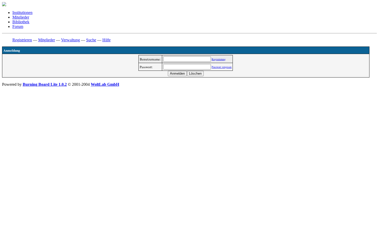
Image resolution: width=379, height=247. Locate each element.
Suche (91, 40)
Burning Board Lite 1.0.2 (45, 84)
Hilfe (106, 40)
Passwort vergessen (222, 67)
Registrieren (22, 40)
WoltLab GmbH (105, 84)
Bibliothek (20, 22)
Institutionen (22, 12)
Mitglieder (20, 17)
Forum (17, 26)
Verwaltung (70, 40)
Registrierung (219, 59)
